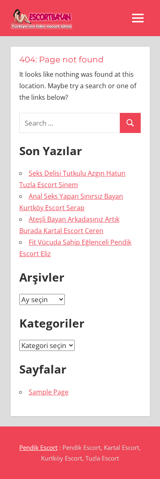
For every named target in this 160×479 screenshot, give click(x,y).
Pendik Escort (38, 447)
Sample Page (49, 391)
